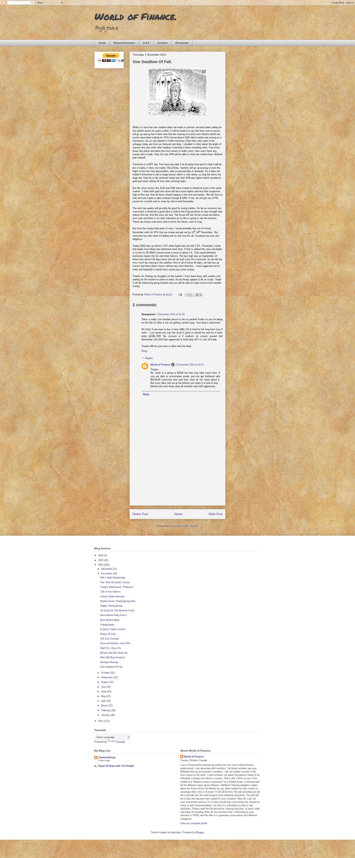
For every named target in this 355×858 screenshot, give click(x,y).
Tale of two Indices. (110, 591)
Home (102, 42)
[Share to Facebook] (197, 295)
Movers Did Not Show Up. (114, 652)
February (106, 710)
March (105, 705)
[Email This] (187, 295)
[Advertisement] (177, 479)
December (107, 568)
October (105, 672)
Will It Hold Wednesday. (113, 577)
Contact (163, 42)
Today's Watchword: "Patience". (117, 587)
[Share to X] (194, 295)
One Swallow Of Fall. (111, 666)
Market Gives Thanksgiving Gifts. (118, 601)
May (103, 696)
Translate (120, 741)
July (103, 686)
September (107, 677)
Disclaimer (182, 42)
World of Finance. (135, 16)
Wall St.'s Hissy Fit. (110, 648)
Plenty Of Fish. (108, 634)
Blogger (200, 832)
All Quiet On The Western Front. (117, 610)
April (104, 701)
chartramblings (107, 757)
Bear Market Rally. (110, 620)
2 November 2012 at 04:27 (190, 364)
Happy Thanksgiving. (111, 605)
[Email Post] (180, 294)
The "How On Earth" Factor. (115, 582)
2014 (101, 555)
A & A (146, 42)
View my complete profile (193, 823)
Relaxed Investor (124, 42)
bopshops (176, 832)
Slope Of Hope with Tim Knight (116, 765)
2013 (101, 560)
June (104, 691)
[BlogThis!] (190, 295)
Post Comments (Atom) (185, 526)
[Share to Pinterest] (201, 295)
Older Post (215, 514)
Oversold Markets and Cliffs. (115, 643)
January (105, 715)
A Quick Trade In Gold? (112, 629)
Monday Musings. (109, 662)
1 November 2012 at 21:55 (170, 314)
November (107, 573)
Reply (144, 351)
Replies (149, 358)
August (105, 682)
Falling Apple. (107, 624)
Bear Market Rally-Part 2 (113, 615)
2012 (101, 564)
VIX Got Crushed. (109, 638)
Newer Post (140, 514)
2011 (101, 721)
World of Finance (160, 364)
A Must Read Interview (112, 596)
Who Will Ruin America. (112, 657)
